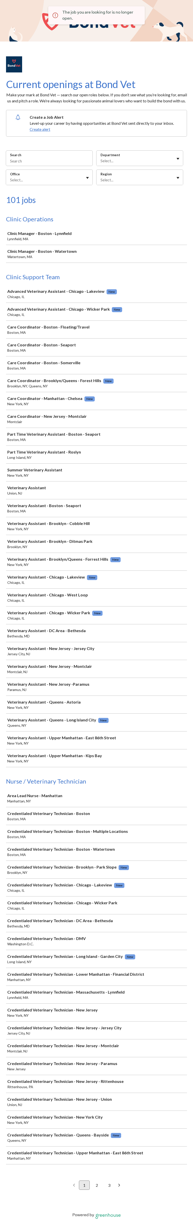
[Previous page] (74, 1186)
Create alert (40, 129)
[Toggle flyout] (178, 159)
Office (15, 174)
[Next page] (119, 1186)
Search (15, 155)
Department (110, 155)
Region (106, 174)
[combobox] (10, 180)
